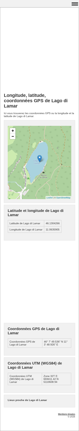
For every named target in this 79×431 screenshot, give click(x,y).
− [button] (13, 136)
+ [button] (13, 130)
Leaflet (49, 197)
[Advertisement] (39, 50)
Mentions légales (66, 414)
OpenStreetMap (63, 197)
